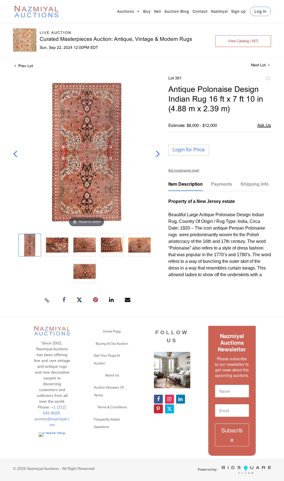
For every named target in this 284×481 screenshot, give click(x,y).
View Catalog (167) (243, 41)
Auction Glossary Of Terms (108, 391)
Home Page (112, 331)
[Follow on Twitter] (169, 408)
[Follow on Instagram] (169, 399)
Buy (147, 11)
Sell (157, 11)
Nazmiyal (219, 11)
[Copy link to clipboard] (47, 300)
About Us (112, 375)
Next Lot (259, 65)
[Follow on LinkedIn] (180, 399)
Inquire (264, 126)
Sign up (238, 11)
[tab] (185, 186)
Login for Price (189, 150)
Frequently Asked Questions (107, 423)
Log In (260, 11)
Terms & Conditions (112, 407)
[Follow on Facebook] (158, 399)
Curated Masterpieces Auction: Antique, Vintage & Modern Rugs (116, 39)
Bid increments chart (183, 170)
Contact (199, 11)
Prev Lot (25, 66)
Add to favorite (267, 79)
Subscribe (232, 435)
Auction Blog (176, 11)
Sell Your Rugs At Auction (107, 359)
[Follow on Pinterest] (158, 408)
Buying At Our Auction (112, 344)
